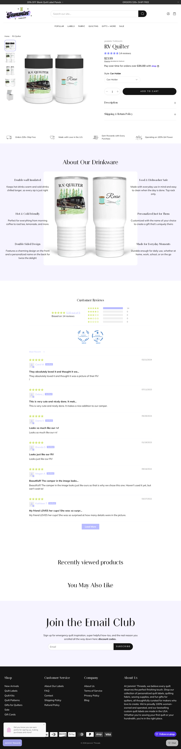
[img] (36, 359)
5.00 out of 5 (73, 312)
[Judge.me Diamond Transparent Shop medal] (97, 336)
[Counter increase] (117, 91)
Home (7, 36)
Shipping (107, 61)
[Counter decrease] (106, 91)
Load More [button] (90, 526)
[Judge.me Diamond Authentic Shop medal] (83, 336)
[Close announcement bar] (178, 2)
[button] (99, 13)
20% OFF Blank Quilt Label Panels (44, 2)
